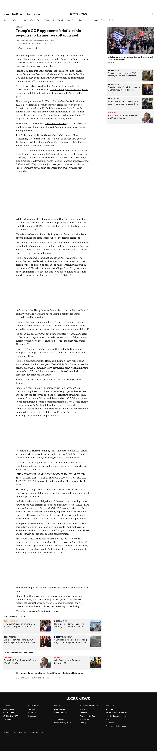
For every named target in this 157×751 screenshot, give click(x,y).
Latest (6, 14)
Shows (37, 14)
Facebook (32, 713)
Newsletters (84, 709)
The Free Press (115, 20)
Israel (30, 673)
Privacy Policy (59, 709)
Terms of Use (59, 719)
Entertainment (85, 20)
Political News (8, 709)
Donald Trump (54, 673)
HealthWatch (58, 20)
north (23, 115)
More (22, 616)
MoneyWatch (71, 20)
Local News (17, 14)
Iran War (13, 20)
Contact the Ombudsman (116, 726)
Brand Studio (85, 719)
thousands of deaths (55, 123)
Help (107, 719)
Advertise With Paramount (116, 713)
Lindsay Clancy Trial (27, 20)
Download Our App (87, 716)
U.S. (5, 20)
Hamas (23, 673)
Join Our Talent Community (117, 716)
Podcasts (83, 713)
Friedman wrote (65, 504)
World (39, 20)
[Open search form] (152, 14)
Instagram (32, 716)
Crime (95, 20)
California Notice (61, 713)
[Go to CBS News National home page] (78, 14)
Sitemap (83, 723)
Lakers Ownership (10, 719)
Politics (47, 20)
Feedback (110, 723)
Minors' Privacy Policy (62, 723)
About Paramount (113, 709)
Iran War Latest (8, 713)
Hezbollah (51, 101)
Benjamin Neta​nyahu (72, 673)
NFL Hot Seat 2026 (10, 716)
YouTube (31, 709)
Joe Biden (40, 673)
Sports (103, 20)
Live (28, 14)
